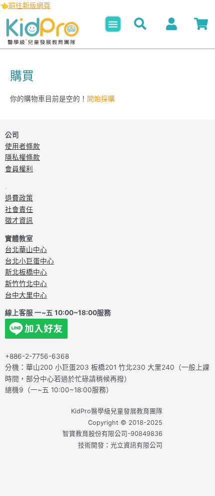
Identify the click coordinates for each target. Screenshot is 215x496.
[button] (113, 24)
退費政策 (19, 198)
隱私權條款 (22, 157)
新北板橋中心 (26, 272)
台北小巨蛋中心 (29, 261)
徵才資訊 (19, 220)
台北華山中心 (26, 249)
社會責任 (19, 209)
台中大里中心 (26, 295)
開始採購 (101, 99)
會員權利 (19, 169)
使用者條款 (22, 146)
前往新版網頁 (29, 6)
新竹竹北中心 (26, 284)
